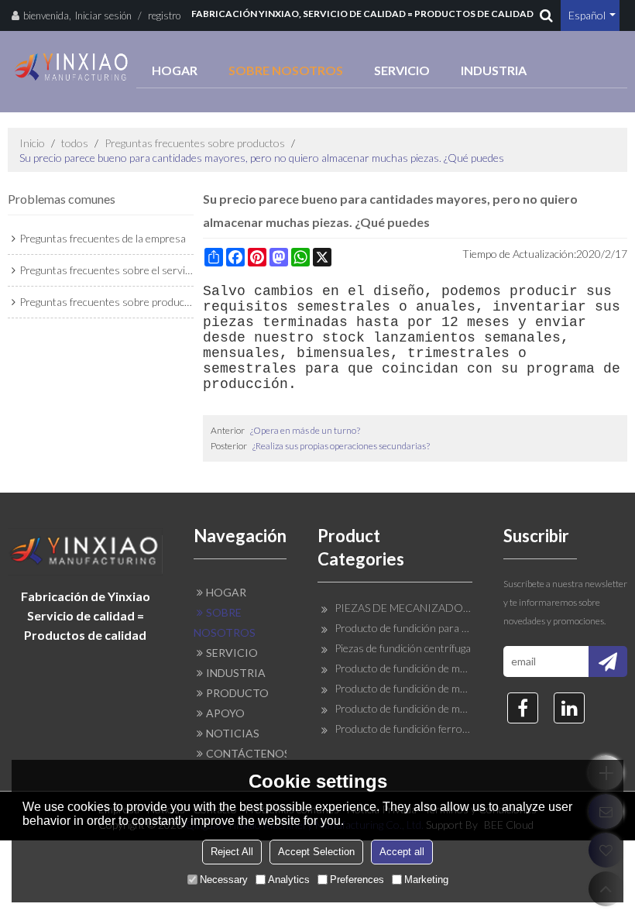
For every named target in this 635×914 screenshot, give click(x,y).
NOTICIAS (232, 733)
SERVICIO (402, 70)
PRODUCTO (237, 692)
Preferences (357, 879)
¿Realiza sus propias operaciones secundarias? (341, 446)
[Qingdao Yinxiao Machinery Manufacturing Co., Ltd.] (72, 67)
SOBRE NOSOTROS (285, 70)
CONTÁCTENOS (246, 753)
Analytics (289, 879)
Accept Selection (316, 851)
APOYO (225, 713)
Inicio (32, 142)
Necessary (224, 879)
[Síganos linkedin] (569, 707)
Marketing (426, 879)
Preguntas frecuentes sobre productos (195, 142)
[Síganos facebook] (522, 707)
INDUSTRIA (494, 70)
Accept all (401, 851)
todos (74, 142)
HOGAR (174, 70)
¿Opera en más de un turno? (305, 430)
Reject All (232, 851)
